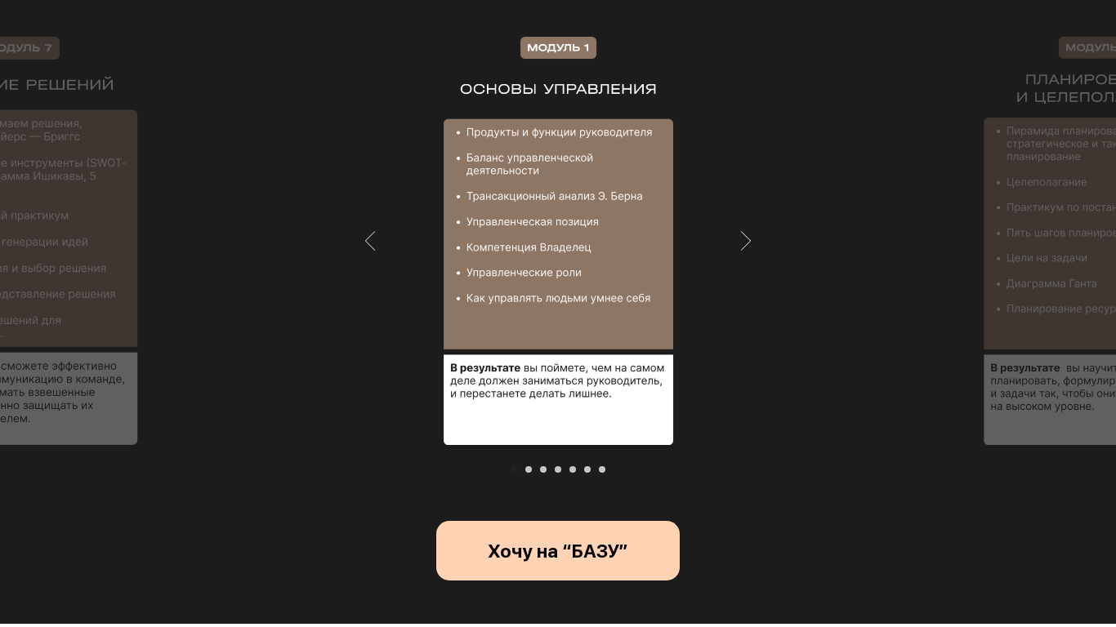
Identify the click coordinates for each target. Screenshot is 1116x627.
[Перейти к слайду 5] (572, 469)
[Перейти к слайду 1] (514, 469)
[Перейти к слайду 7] (602, 469)
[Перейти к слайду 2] (528, 469)
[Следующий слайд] (746, 241)
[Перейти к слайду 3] (543, 469)
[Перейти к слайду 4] (558, 469)
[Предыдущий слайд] (370, 241)
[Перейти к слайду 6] (587, 469)
